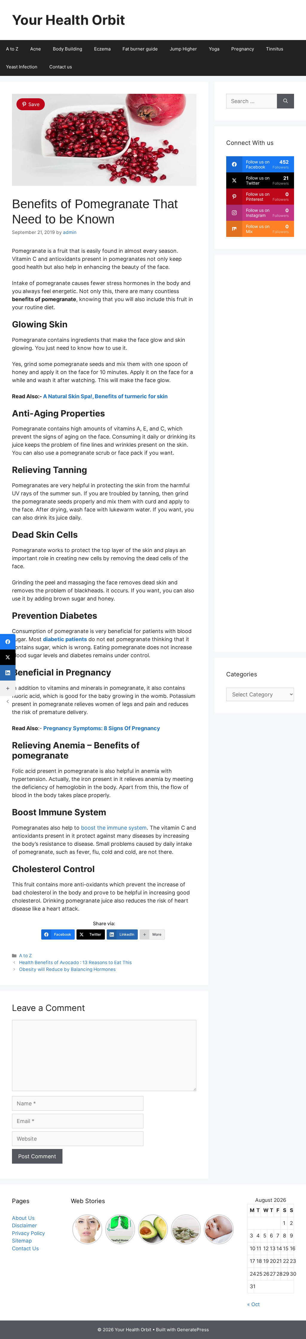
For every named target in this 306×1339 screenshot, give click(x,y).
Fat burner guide (140, 49)
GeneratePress (193, 1329)
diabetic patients (65, 639)
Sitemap (22, 1241)
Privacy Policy (28, 1233)
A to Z (25, 955)
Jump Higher (183, 49)
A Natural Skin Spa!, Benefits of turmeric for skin (105, 396)
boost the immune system (114, 828)
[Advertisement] (260, 453)
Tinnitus (274, 49)
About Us (23, 1218)
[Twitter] (8, 657)
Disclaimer (24, 1225)
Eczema (102, 49)
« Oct (253, 1304)
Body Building (67, 49)
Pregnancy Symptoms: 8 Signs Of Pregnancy (101, 728)
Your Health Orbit (68, 20)
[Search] (285, 101)
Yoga (214, 49)
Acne (35, 49)
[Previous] (76, 1229)
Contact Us (25, 1248)
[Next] (230, 1229)
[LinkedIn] (8, 673)
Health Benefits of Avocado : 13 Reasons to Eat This (75, 962)
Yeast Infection (21, 67)
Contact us (60, 67)
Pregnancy (242, 49)
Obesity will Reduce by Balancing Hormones (67, 969)
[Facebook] (8, 641)
